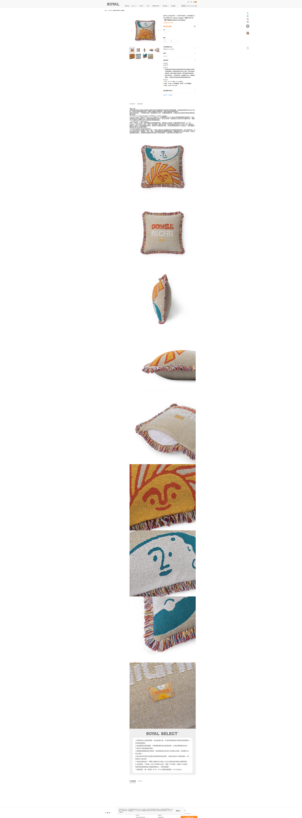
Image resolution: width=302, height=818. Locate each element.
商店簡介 (138, 815)
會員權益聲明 (161, 817)
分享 (166, 95)
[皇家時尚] (113, 4)
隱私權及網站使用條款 (140, 817)
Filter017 (165, 56)
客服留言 (160, 815)
